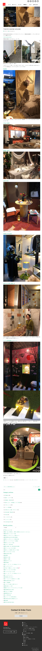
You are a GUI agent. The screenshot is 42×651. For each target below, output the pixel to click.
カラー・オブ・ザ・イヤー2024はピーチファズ (13, 564)
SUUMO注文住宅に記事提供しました (11, 598)
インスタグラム (8, 516)
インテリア (27, 479)
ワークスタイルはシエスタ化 (10, 551)
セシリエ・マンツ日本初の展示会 (10, 596)
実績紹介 (25, 4)
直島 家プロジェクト (8, 560)
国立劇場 (6, 600)
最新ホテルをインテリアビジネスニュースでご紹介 (13, 587)
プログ (24, 643)
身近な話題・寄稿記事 (13, 479)
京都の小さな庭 (7, 557)
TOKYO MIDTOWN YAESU (9, 602)
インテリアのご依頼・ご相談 (10, 631)
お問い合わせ (35, 4)
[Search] (39, 490)
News (6, 514)
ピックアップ (7, 519)
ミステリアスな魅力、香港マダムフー (11, 584)
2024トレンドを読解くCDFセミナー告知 (12, 549)
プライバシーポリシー (35, 648)
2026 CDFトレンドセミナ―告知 (10, 533)
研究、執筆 (24, 631)
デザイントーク (6, 479)
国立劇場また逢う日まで (9, 576)
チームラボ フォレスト (9, 566)
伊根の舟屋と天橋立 (8, 553)
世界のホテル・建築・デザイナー (11, 509)
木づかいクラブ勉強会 (8, 591)
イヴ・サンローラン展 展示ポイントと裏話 (12, 578)
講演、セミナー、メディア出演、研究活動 (29, 629)
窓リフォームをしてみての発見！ (10, 548)
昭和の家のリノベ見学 (8, 586)
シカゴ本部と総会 (8, 595)
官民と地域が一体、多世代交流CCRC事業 (12, 546)
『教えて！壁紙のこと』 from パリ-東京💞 (12, 567)
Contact (21, 615)
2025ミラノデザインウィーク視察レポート (12, 535)
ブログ (30, 4)
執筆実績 (24, 640)
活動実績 (24, 641)
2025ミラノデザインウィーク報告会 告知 (12, 539)
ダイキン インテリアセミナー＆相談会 (11, 540)
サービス (19, 4)
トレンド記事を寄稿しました (10, 486)
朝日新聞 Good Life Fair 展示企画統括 (11, 537)
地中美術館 (7, 562)
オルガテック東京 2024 (9, 544)
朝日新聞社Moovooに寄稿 (9, 589)
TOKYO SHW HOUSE (21, 479)
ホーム (9, 4)
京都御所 (6, 555)
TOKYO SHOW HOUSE (7, 37)
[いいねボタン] (4, 478)
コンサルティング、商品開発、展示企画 (28, 628)
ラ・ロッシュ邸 (36, 486)
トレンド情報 (7, 507)
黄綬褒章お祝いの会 (8, 593)
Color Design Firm (12, 31)
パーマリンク (35, 479)
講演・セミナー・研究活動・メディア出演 (12, 502)
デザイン (30, 479)
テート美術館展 (7, 582)
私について (14, 4)
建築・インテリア (8, 497)
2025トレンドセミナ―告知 (9, 542)
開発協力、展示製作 (8, 500)
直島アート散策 (7, 558)
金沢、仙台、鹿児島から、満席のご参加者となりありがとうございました (17, 531)
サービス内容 (25, 625)
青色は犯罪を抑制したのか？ (10, 580)
